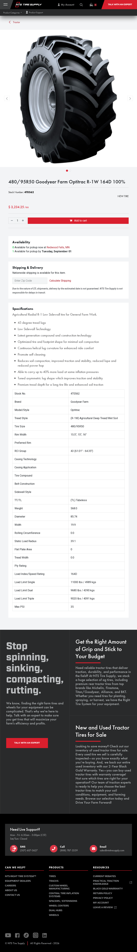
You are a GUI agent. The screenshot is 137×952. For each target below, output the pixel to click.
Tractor (16, 22)
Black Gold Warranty (108, 888)
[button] (12, 12)
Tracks (53, 881)
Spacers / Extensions (63, 901)
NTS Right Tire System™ (20, 876)
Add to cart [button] (80, 220)
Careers (10, 885)
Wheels (54, 915)
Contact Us (12, 895)
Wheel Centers (59, 905)
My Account (101, 902)
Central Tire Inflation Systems (64, 895)
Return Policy (102, 893)
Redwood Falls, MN (58, 247)
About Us (11, 890)
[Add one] (23, 221)
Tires (52, 876)
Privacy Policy (103, 898)
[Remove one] (12, 221)
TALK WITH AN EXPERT (27, 743)
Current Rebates (104, 876)
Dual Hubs (55, 910)
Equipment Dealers (18, 881)
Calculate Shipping (60, 280)
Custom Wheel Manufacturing (59, 887)
